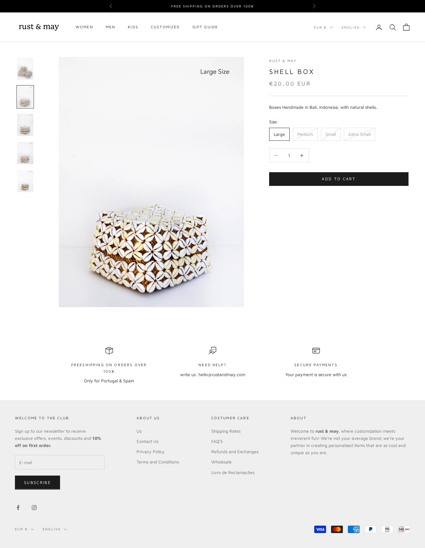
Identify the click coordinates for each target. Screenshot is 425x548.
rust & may (283, 60)
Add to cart (339, 179)
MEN (110, 27)
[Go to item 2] (25, 96)
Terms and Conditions (158, 461)
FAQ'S (217, 441)
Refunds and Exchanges (235, 451)
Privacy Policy (151, 451)
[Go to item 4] (25, 153)
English (351, 27)
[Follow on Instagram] (34, 507)
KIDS (133, 27)
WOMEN (84, 27)
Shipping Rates (226, 431)
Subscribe (37, 482)
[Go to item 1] (25, 68)
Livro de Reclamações (233, 472)
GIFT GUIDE (205, 27)
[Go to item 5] (25, 181)
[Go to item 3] (25, 124)
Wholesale (221, 461)
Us (139, 431)
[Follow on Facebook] (18, 507)
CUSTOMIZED (165, 27)
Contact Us (147, 441)
